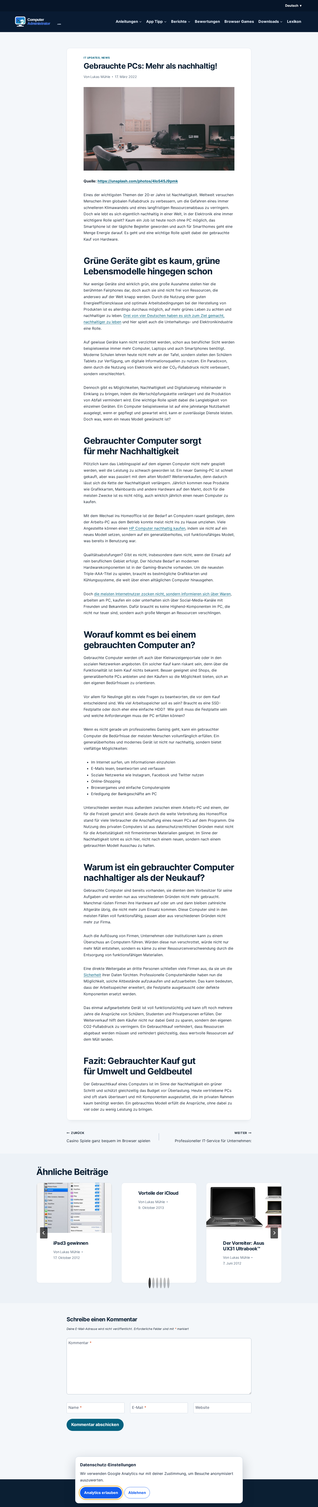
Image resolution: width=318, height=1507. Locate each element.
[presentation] (74, 1208)
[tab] (150, 1283)
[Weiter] (274, 1232)
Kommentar (79, 1342)
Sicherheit (92, 974)
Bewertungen (207, 21)
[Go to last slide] (43, 1232)
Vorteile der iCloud (158, 1193)
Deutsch (293, 5)
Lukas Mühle (100, 77)
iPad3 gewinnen (70, 1243)
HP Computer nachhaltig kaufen (157, 528)
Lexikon (294, 21)
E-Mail (139, 1407)
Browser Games (239, 21)
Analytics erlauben (101, 1492)
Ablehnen (137, 1492)
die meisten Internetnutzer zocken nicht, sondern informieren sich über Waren (162, 594)
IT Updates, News (97, 57)
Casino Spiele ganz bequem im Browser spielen (108, 1137)
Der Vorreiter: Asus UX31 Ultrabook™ (243, 1245)
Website (202, 1407)
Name (75, 1407)
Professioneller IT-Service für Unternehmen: (213, 1137)
